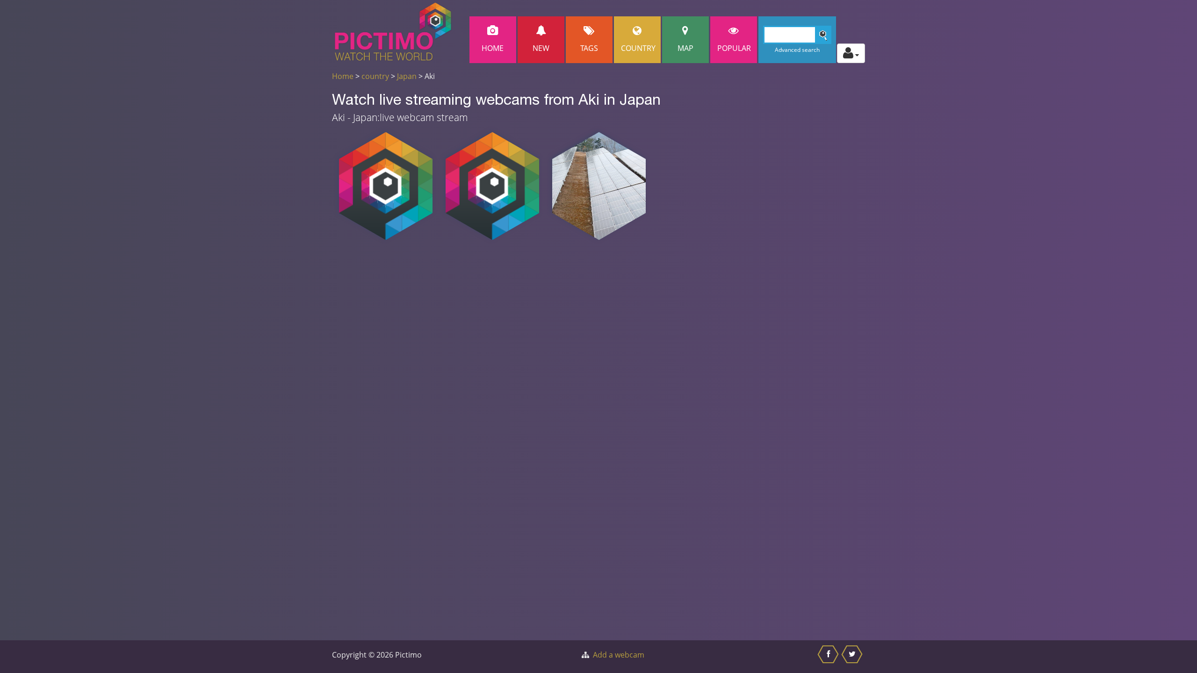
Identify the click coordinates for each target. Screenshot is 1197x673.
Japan (407, 76)
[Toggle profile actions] (851, 53)
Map (685, 48)
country (375, 76)
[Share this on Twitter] (853, 657)
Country (638, 48)
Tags (589, 48)
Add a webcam (618, 655)
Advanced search (797, 50)
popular (734, 48)
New (541, 48)
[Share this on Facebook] (829, 657)
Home (493, 48)
